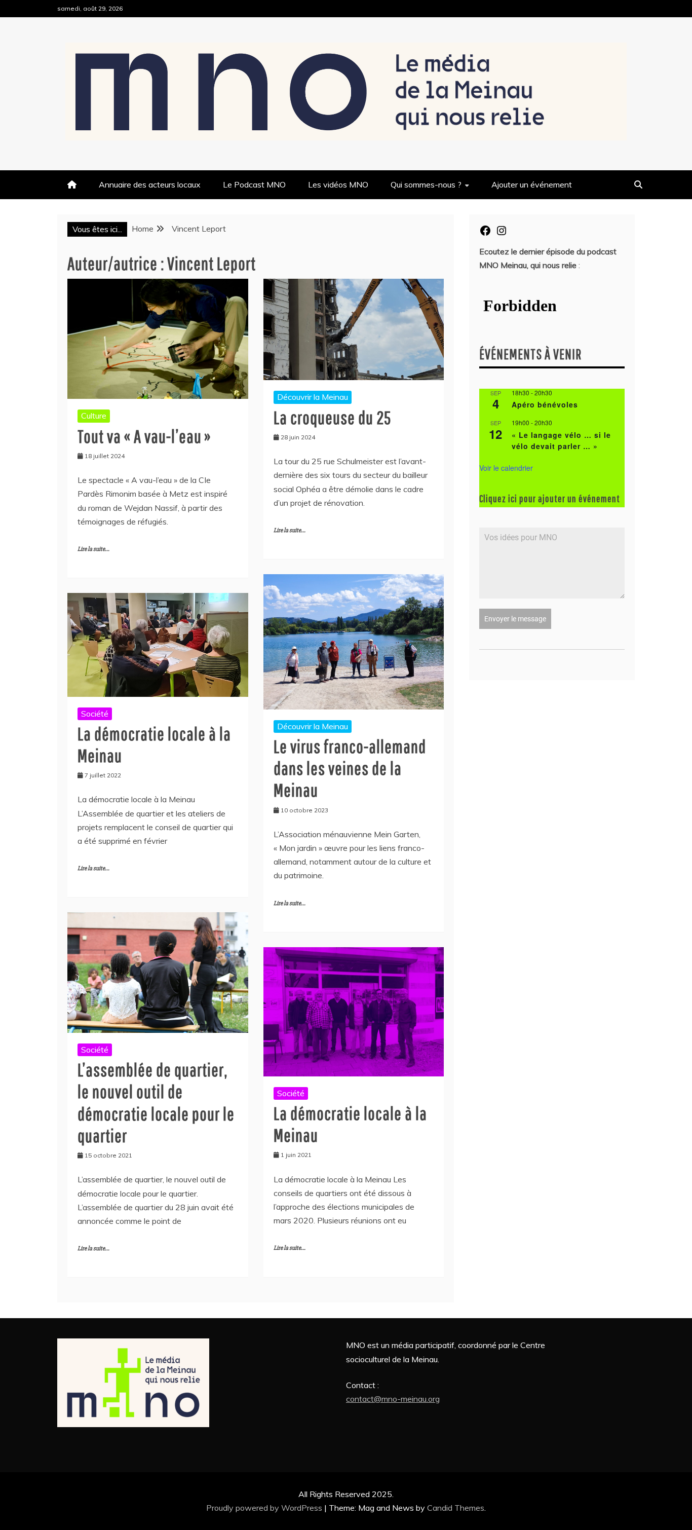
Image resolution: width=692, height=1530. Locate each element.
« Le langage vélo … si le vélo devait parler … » (561, 441)
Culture (93, 416)
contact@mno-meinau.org (393, 1399)
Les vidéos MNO (338, 184)
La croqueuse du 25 (332, 417)
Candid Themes (455, 1508)
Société (94, 713)
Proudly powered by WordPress (265, 1508)
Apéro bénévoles (545, 404)
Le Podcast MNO (254, 184)
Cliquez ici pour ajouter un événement (549, 498)
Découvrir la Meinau (312, 397)
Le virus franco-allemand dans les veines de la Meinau (350, 768)
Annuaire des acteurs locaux (150, 184)
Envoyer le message (515, 619)
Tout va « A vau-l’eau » (144, 436)
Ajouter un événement (531, 184)
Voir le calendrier (506, 468)
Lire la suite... (93, 549)
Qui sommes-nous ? (426, 184)
